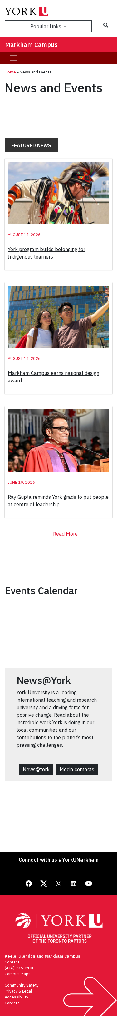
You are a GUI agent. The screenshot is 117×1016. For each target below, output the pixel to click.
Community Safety (21, 985)
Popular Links (46, 26)
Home (10, 72)
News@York (36, 769)
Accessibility (16, 997)
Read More (65, 534)
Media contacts (77, 769)
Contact (12, 962)
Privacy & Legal (18, 991)
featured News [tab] (31, 145)
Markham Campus (31, 44)
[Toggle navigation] (13, 58)
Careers (12, 1003)
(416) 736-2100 (20, 968)
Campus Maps (18, 974)
